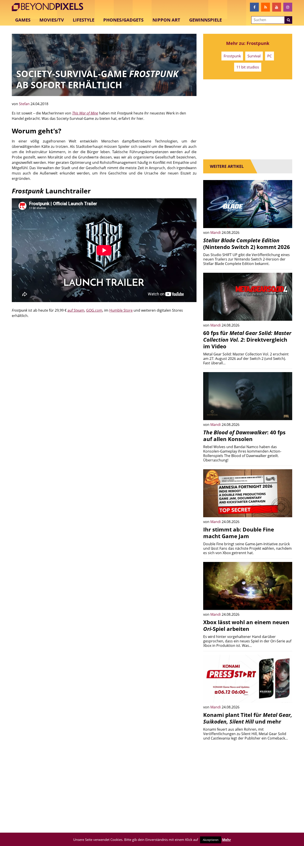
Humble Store (121, 310)
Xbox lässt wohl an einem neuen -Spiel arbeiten (246, 625)
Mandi (216, 232)
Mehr (226, 839)
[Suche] (288, 20)
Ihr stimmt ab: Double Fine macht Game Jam (238, 533)
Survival (254, 56)
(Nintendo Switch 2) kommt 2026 (246, 244)
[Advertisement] (104, 356)
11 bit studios (247, 67)
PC (269, 56)
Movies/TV (51, 20)
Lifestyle (83, 20)
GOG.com (94, 310)
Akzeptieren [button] (211, 840)
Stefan (24, 103)
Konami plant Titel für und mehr (247, 718)
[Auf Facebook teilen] (285, 221)
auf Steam (75, 310)
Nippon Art (166, 20)
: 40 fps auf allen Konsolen (244, 436)
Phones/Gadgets (123, 20)
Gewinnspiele (205, 20)
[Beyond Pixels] (49, 7)
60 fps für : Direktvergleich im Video (247, 339)
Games (22, 20)
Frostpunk (232, 56)
